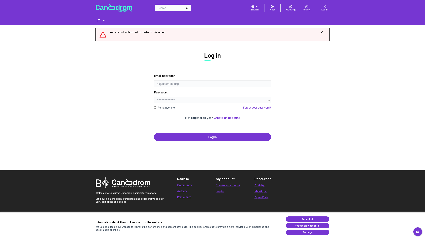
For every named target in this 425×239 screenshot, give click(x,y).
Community (184, 185)
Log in (212, 137)
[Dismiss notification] (321, 32)
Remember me (166, 107)
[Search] (187, 8)
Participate (184, 197)
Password (161, 92)
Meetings (261, 191)
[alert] (212, 34)
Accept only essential (307, 225)
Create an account (227, 118)
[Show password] (269, 101)
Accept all (307, 219)
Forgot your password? (257, 107)
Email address (174, 76)
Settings (307, 232)
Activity (182, 191)
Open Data (261, 197)
